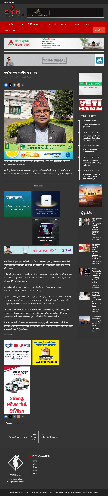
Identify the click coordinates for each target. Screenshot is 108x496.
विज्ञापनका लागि (86, 492)
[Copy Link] (23, 85)
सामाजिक (35, 473)
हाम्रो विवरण (99, 30)
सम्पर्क (79, 492)
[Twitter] (10, 85)
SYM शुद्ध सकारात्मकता (36, 24)
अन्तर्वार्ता (35, 461)
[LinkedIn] (14, 85)
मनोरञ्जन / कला (10, 30)
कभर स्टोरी (53, 24)
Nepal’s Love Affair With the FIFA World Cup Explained (91, 163)
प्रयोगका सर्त (94, 492)
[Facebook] (6, 85)
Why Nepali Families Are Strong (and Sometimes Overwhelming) (92, 176)
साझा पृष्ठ (75, 24)
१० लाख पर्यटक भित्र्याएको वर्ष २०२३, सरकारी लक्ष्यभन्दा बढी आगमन (96, 321)
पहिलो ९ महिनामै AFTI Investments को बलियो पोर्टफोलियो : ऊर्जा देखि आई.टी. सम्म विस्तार (96, 226)
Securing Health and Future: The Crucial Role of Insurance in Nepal (96, 299)
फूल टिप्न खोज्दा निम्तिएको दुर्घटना (50, 436)
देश (13, 423)
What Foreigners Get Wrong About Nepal (90, 150)
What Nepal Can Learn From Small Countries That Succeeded (91, 138)
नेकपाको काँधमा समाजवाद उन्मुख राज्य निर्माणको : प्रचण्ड (22, 437)
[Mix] (18, 85)
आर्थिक (34, 464)
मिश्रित (86, 24)
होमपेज (10, 24)
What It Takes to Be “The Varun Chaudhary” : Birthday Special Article (96, 275)
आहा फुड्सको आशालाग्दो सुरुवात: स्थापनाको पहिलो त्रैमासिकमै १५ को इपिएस (96, 251)
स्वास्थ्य (35, 470)
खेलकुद (35, 467)
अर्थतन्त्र (64, 24)
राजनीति (17, 423)
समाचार (20, 24)
